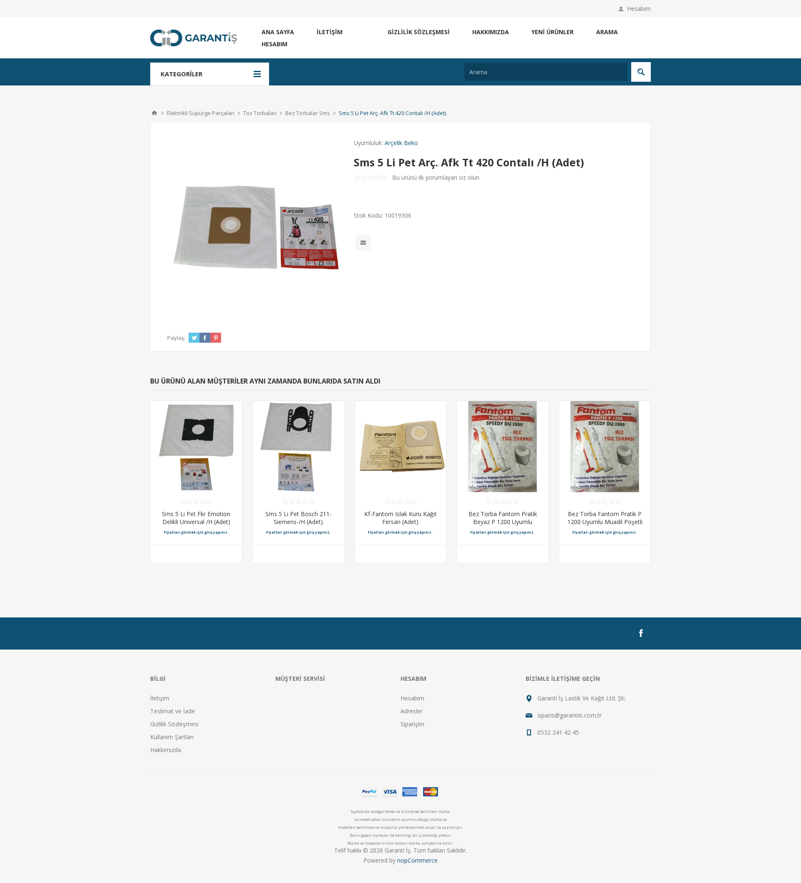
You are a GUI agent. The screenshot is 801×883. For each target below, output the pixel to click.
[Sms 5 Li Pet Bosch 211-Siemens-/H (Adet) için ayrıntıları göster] (298, 446)
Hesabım (639, 9)
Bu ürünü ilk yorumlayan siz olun (435, 177)
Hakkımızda (490, 32)
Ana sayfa (278, 32)
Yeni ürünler (552, 32)
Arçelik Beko (401, 143)
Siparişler (412, 724)
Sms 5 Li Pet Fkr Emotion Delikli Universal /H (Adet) (196, 518)
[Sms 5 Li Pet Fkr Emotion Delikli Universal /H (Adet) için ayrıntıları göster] (196, 446)
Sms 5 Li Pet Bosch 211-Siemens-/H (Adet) (298, 518)
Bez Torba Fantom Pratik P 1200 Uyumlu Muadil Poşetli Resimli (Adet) (604, 522)
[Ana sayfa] (154, 113)
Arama (607, 32)
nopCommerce (417, 860)
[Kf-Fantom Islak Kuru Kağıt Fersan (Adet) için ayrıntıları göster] (400, 446)
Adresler (411, 711)
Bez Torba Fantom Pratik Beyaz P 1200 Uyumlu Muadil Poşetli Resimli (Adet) (502, 522)
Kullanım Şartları (172, 737)
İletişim (330, 32)
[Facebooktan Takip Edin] (640, 633)
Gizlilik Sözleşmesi (419, 32)
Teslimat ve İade (172, 711)
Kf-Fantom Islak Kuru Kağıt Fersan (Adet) (400, 518)
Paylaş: (176, 337)
